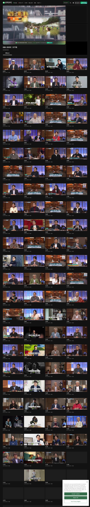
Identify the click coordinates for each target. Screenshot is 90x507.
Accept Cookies (76, 494)
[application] (34, 23)
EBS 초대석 (7, 47)
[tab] (7, 53)
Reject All (75, 497)
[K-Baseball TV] (66, 3)
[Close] (87, 482)
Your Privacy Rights (76, 501)
